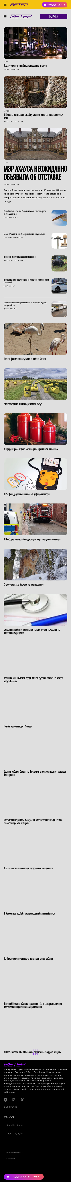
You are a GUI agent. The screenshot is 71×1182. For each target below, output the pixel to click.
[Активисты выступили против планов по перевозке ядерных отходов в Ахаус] (60, 309)
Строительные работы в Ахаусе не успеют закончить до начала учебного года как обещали (33, 821)
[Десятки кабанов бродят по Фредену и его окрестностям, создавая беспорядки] (35, 751)
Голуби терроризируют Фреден (18, 726)
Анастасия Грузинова (13, 237)
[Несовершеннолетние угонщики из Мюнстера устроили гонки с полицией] (60, 286)
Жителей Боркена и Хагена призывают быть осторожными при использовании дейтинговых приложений (33, 1005)
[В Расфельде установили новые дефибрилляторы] (35, 474)
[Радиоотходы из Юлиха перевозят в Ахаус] (35, 384)
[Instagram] (13, 1100)
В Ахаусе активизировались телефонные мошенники (28, 868)
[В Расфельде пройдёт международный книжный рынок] (35, 893)
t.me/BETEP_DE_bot (14, 1133)
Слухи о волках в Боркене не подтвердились (24, 584)
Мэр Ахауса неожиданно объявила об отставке (35, 173)
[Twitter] (22, 1100)
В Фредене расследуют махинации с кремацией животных (31, 449)
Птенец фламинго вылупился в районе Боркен (25, 359)
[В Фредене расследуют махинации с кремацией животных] (35, 429)
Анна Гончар (9, 286)
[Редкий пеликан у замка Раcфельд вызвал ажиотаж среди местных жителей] (60, 218)
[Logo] (19, 4)
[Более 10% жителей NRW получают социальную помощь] (60, 241)
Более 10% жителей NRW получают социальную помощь (24, 234)
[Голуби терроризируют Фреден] (35, 706)
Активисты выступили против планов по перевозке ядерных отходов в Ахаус (25, 304)
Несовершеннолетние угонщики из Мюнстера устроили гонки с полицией (26, 281)
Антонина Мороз (11, 217)
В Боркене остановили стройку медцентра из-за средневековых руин (33, 116)
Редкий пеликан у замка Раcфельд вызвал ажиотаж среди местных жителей (25, 212)
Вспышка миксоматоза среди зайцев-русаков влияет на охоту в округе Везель (33, 679)
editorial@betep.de (14, 1125)
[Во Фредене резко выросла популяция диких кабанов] (35, 939)
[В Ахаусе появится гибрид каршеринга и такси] (35, 43)
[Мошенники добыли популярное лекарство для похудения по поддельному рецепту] (35, 610)
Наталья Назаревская (13, 121)
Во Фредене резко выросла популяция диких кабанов (28, 958)
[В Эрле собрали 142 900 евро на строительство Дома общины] (35, 1032)
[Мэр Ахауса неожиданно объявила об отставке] (35, 144)
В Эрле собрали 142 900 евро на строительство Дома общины (32, 1052)
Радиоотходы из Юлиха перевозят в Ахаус (23, 404)
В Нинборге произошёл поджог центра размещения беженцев (32, 539)
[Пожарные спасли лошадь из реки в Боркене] (60, 263)
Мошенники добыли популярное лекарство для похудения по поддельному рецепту (32, 631)
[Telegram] (5, 1100)
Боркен (7, 111)
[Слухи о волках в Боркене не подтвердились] (35, 564)
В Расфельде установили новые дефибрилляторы (27, 494)
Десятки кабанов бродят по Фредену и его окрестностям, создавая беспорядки (35, 773)
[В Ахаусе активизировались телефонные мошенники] (35, 848)
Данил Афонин (10, 309)
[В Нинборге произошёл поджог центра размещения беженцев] (35, 519)
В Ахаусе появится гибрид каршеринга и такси (25, 65)
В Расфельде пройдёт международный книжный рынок (29, 913)
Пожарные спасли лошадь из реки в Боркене (20, 256)
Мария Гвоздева (11, 69)
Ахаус (6, 62)
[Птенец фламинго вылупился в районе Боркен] (35, 339)
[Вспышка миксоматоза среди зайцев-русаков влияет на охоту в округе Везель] (35, 658)
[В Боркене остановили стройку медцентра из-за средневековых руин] (35, 92)
